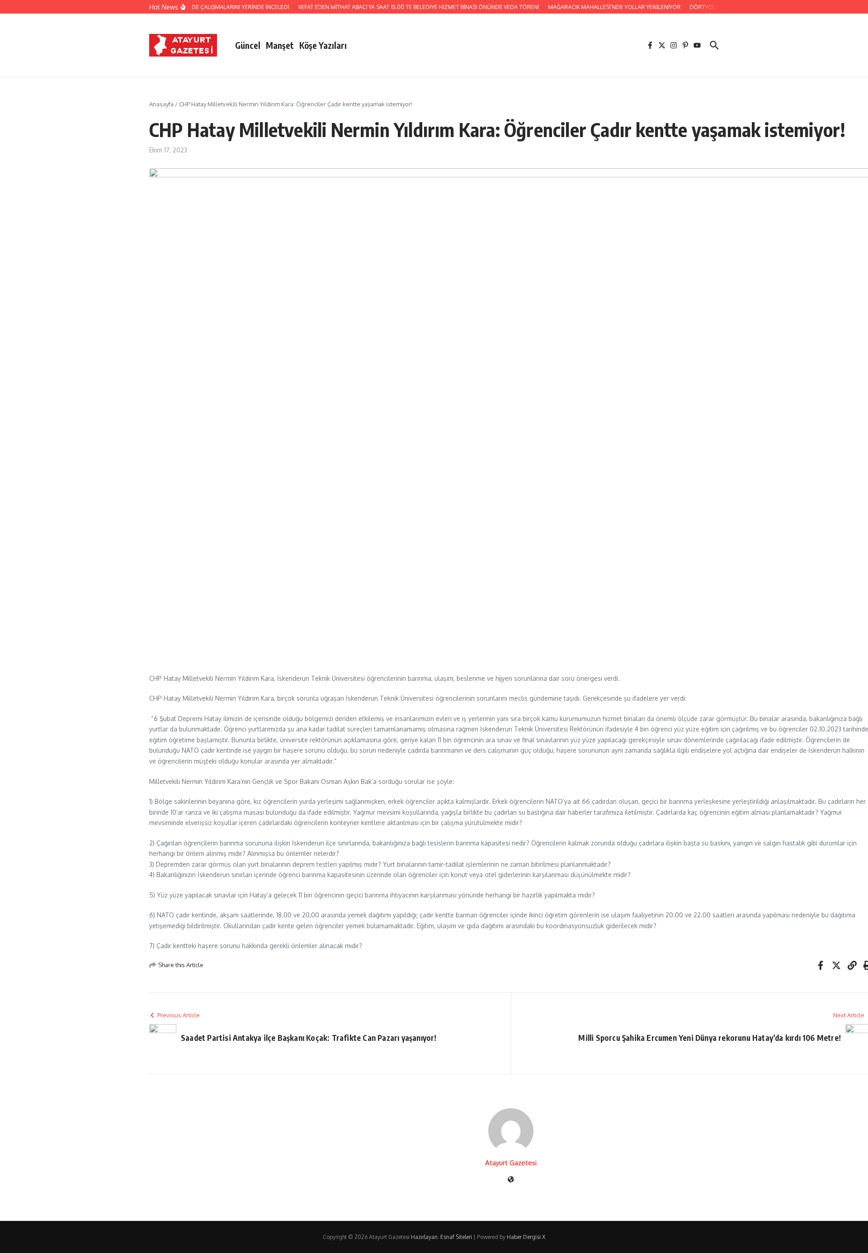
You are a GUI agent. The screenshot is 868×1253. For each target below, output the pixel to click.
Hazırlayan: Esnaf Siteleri (441, 1237)
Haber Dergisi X (526, 1237)
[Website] (511, 1180)
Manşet (280, 45)
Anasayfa (161, 104)
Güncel (247, 45)
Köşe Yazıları (323, 45)
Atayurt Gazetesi (511, 1162)
